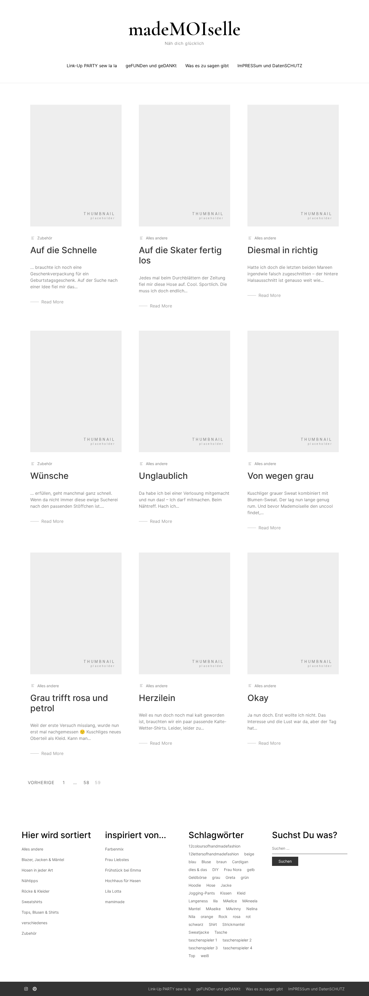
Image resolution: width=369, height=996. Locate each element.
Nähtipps (30, 880)
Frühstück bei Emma (123, 870)
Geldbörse (198, 877)
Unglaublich (163, 475)
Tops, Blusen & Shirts (40, 912)
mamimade (115, 901)
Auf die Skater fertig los (180, 255)
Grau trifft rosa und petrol (69, 703)
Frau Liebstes (117, 859)
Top (192, 955)
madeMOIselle (184, 28)
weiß (205, 955)
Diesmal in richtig (282, 250)
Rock (223, 916)
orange (207, 916)
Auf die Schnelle (63, 250)
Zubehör (44, 238)
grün (245, 877)
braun (221, 861)
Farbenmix (114, 849)
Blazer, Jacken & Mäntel (43, 859)
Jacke (226, 885)
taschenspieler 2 (237, 940)
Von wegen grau (280, 475)
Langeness (198, 901)
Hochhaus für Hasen (123, 880)
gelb (251, 869)
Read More (52, 301)
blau (192, 861)
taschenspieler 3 (203, 948)
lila (215, 901)
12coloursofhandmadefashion (214, 846)
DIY (215, 869)
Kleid (241, 893)
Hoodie (195, 885)
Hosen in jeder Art (37, 870)
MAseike (213, 908)
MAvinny (233, 908)
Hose (210, 885)
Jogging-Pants (202, 893)
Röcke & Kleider (35, 891)
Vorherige (41, 782)
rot (248, 916)
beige (249, 854)
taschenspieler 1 (203, 940)
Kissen (226, 893)
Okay (258, 698)
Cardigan (240, 861)
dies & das (198, 869)
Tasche (220, 932)
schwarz (196, 924)
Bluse (206, 861)
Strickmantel (233, 924)
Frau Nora (232, 869)
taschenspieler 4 (237, 948)
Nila (192, 916)
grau (216, 877)
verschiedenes (34, 922)
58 (86, 782)
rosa (236, 916)
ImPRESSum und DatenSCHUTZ (269, 65)
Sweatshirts (32, 901)
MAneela (249, 901)
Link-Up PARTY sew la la (92, 65)
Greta (230, 877)
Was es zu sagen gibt (207, 65)
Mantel (194, 908)
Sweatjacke (199, 932)
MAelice (230, 901)
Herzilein (157, 698)
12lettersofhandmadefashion (214, 854)
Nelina (251, 908)
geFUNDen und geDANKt (151, 65)
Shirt (213, 924)
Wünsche (49, 475)
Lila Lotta (113, 891)
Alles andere (156, 238)
